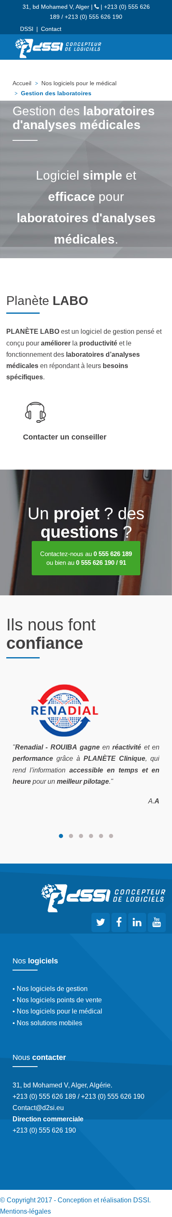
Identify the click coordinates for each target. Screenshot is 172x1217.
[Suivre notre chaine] (157, 923)
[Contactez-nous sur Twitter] (100, 922)
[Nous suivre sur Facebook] (118, 923)
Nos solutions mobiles (49, 1022)
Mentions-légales (25, 1211)
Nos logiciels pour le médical (78, 83)
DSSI (26, 28)
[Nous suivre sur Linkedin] (137, 923)
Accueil (22, 83)
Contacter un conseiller (64, 437)
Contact (51, 28)
